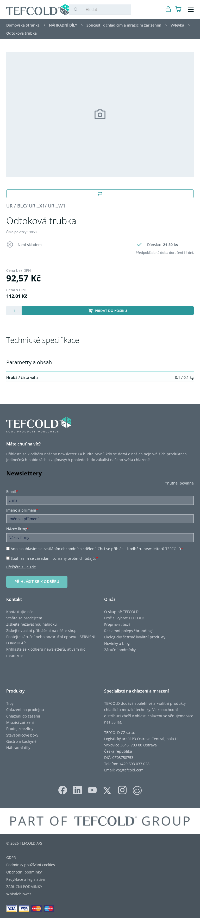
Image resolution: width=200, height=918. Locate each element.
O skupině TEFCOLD (121, 611)
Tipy (10, 703)
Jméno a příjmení (22, 510)
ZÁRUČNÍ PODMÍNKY (24, 886)
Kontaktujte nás (20, 611)
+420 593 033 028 (134, 763)
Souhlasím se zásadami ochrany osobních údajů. (54, 558)
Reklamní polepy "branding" (128, 630)
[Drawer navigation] (191, 9)
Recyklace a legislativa (25, 879)
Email (12, 491)
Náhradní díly (18, 747)
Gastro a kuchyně (21, 741)
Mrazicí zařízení (20, 722)
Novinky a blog (117, 643)
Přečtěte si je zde (21, 566)
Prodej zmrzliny (19, 728)
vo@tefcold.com (129, 770)
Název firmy (17, 528)
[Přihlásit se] (168, 9)
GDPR (11, 857)
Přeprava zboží (117, 624)
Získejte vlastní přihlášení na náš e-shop (41, 630)
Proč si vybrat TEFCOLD (124, 617)
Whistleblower (18, 893)
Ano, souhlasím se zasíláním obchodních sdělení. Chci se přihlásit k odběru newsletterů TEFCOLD (97, 548)
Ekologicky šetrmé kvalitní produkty (134, 636)
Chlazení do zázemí (23, 716)
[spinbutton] (14, 310)
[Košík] (179, 9)
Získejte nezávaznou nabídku (31, 624)
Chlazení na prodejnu (25, 709)
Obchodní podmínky (24, 872)
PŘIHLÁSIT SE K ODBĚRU (37, 581)
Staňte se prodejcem (24, 617)
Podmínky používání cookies (30, 864)
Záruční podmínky (120, 649)
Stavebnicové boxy (22, 735)
